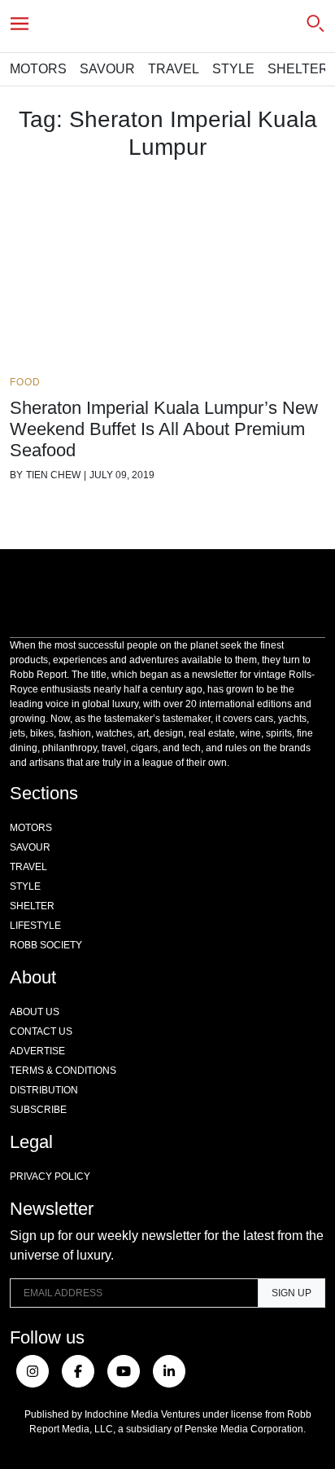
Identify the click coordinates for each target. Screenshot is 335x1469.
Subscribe (38, 1109)
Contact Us (41, 1031)
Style (233, 69)
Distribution (44, 1090)
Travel (173, 69)
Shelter (298, 69)
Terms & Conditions (63, 1070)
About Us (34, 1012)
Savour (107, 69)
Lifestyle (35, 925)
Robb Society (46, 945)
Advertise (37, 1051)
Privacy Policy (50, 1176)
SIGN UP (291, 1293)
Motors (38, 69)
